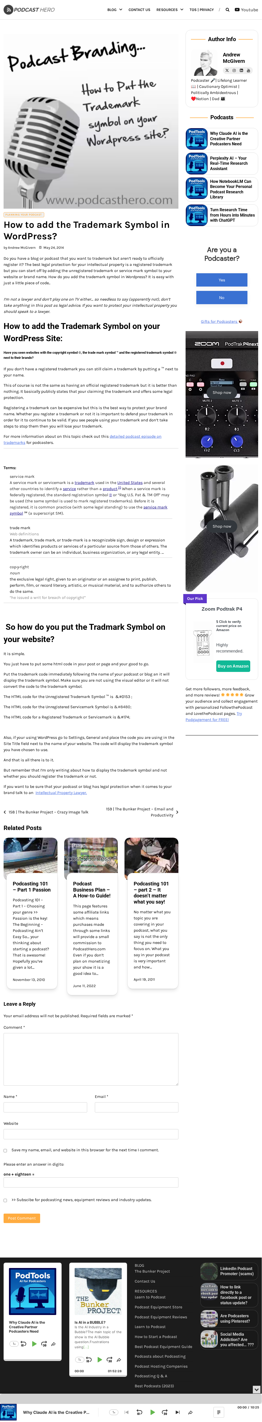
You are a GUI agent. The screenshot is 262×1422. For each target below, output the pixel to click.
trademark (84, 482)
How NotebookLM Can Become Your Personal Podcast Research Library (231, 189)
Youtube (249, 9)
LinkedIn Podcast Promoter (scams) (237, 1271)
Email (101, 1096)
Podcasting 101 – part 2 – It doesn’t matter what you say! (151, 893)
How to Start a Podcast (156, 1336)
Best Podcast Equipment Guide (163, 1346)
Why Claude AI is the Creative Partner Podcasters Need (229, 138)
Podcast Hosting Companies (161, 1366)
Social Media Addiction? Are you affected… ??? (237, 1339)
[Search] (227, 9)
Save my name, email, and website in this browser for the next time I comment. (85, 1149)
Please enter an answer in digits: (34, 1164)
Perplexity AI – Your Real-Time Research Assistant (229, 163)
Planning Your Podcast (23, 214)
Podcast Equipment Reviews (161, 1317)
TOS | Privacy (202, 9)
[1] (119, 487)
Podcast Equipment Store (158, 1307)
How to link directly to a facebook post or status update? (236, 1295)
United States (130, 482)
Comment (14, 1027)
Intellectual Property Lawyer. (61, 792)
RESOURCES (167, 9)
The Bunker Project (152, 1271)
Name (10, 1096)
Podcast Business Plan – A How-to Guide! (91, 890)
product (110, 488)
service (69, 488)
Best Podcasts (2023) (154, 1386)
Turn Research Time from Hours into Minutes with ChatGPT (232, 215)
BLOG (112, 9)
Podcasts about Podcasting (160, 1356)
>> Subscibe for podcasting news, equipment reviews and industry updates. (82, 1199)
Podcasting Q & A (151, 1376)
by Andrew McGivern (20, 247)
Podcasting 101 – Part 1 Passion (32, 887)
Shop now (222, 392)
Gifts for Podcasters (219, 321)
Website (11, 1123)
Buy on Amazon (233, 666)
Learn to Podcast (150, 1297)
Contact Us (139, 9)
